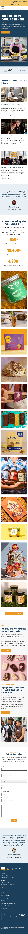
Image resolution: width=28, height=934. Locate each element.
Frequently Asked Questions (8, 903)
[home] (9, 7)
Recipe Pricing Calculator (7, 905)
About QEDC (5, 712)
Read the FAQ (6, 651)
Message (3, 804)
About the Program (5, 895)
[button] (25, 7)
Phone (2, 785)
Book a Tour (5, 32)
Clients (3, 900)
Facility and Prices (5, 892)
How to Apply (4, 898)
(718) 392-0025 (5, 882)
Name (2, 766)
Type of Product (5, 798)
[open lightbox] (14, 290)
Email (2, 772)
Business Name (5, 791)
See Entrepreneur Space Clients (14, 614)
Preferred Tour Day (6, 779)
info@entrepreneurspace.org (8, 884)
